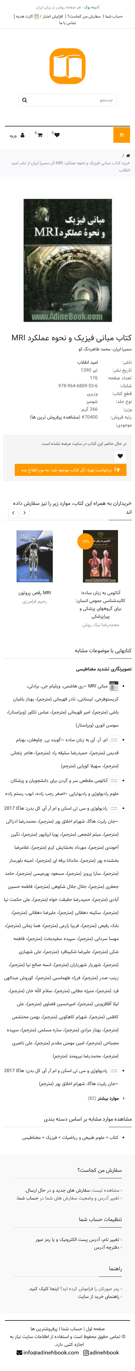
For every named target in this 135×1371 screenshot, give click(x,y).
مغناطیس (31, 1138)
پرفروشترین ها (44, 1329)
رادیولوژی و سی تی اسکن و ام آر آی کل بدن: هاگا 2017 (56, 808)
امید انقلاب (87, 362)
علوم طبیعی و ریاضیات (83, 1138)
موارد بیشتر (108, 1098)
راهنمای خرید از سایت (98, 1297)
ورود (13, 135)
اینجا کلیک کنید (44, 1289)
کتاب (114, 1138)
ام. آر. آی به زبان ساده (87, 740)
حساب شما (114, 16)
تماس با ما (67, 23)
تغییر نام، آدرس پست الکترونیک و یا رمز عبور (77, 1240)
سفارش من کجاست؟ (84, 16)
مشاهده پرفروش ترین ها (55, 417)
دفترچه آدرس (106, 1247)
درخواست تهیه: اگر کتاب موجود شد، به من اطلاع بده (67, 470)
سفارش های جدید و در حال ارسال (58, 1190)
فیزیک (51, 1138)
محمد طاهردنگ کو (94, 349)
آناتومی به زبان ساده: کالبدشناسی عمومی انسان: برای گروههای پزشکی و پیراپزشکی (100, 604)
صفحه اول (95, 1329)
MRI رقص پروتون (34, 593)
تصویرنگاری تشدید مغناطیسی (104, 669)
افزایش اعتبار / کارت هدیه (39, 16)
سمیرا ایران (122, 349)
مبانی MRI (98, 686)
